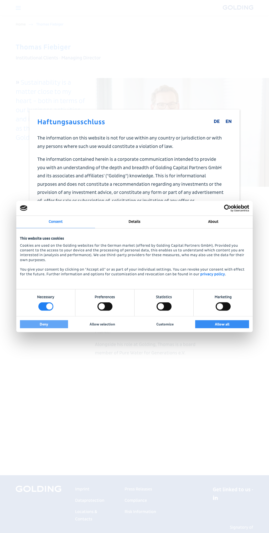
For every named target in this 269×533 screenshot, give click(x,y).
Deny (44, 324)
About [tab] (213, 221)
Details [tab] (135, 221)
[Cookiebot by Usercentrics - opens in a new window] (226, 208)
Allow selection (102, 324)
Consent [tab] (56, 221)
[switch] (104, 306)
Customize (165, 324)
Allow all (222, 324)
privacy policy (212, 274)
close (232, 117)
